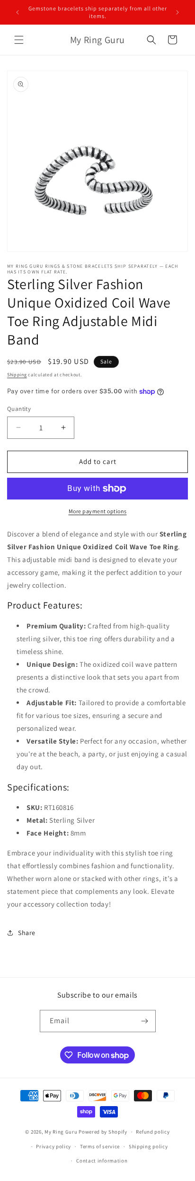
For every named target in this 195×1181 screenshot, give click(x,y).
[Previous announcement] (17, 12)
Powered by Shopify (103, 1131)
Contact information (101, 1160)
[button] (19, 39)
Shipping (17, 375)
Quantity (19, 409)
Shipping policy (148, 1146)
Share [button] (26, 932)
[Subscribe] (144, 1021)
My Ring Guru (60, 1131)
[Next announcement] (177, 12)
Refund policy (152, 1131)
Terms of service (100, 1146)
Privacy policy (53, 1146)
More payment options (98, 511)
